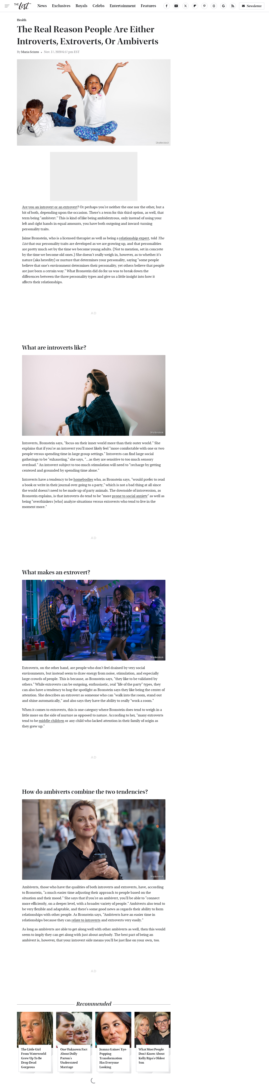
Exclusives (61, 6)
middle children (51, 721)
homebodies (83, 479)
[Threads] (214, 6)
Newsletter (254, 6)
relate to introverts (85, 920)
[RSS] (233, 6)
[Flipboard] (195, 6)
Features (148, 6)
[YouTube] (176, 6)
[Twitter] (185, 6)
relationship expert (134, 238)
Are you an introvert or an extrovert (49, 207)
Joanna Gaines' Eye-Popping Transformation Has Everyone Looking (113, 1058)
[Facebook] (166, 6)
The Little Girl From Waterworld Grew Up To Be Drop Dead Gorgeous (33, 1058)
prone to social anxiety (129, 496)
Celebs (99, 6)
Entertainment (123, 6)
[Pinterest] (204, 6)
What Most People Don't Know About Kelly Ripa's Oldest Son (152, 1055)
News (42, 6)
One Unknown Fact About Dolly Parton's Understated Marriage (73, 1058)
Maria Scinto (30, 52)
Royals (81, 6)
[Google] (223, 6)
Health (21, 20)
